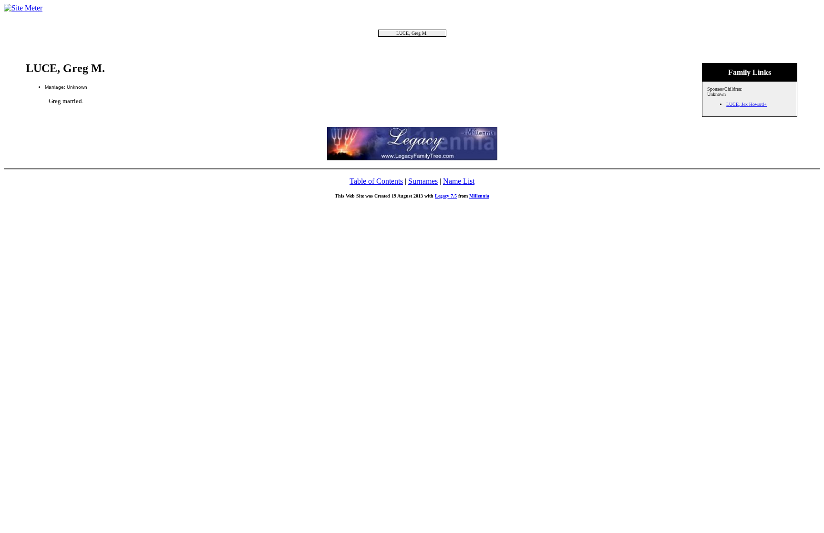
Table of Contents (376, 181)
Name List (458, 181)
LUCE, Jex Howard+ (746, 104)
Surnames (423, 181)
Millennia (479, 196)
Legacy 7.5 (446, 196)
